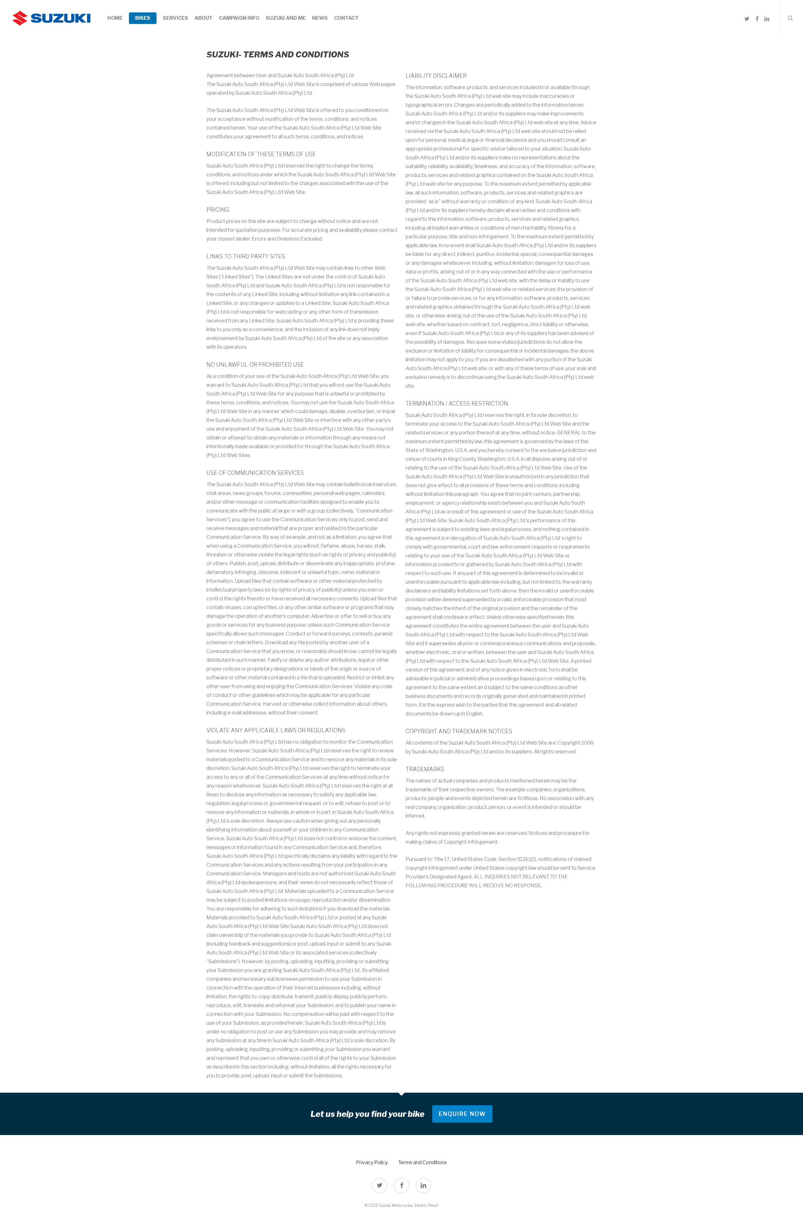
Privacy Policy (372, 1162)
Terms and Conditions (422, 1162)
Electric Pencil (426, 1205)
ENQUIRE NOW (462, 1114)
